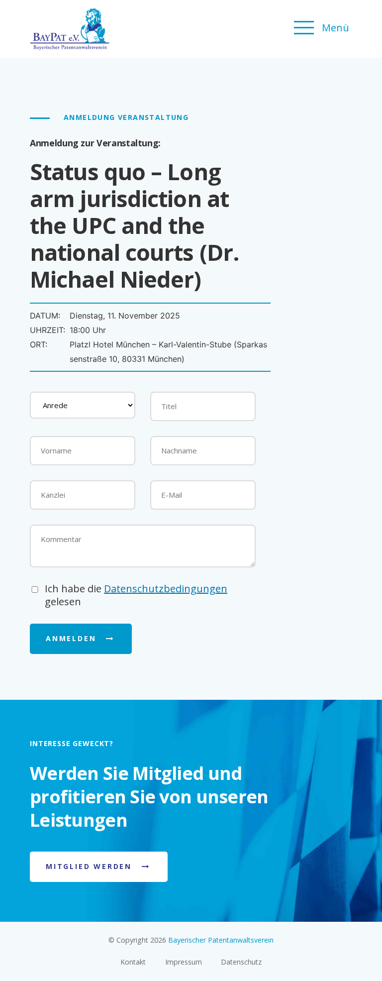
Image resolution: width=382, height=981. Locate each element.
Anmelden (71, 638)
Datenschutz (241, 962)
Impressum (183, 962)
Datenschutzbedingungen (165, 588)
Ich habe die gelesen (136, 595)
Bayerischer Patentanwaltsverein (221, 940)
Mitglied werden (89, 866)
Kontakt (133, 962)
